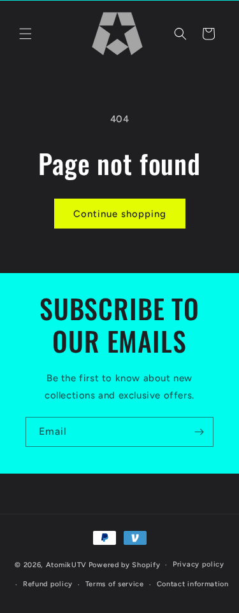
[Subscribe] (199, 432)
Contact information (193, 584)
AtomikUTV (66, 565)
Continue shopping (119, 214)
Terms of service (114, 584)
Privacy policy (198, 564)
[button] (25, 34)
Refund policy (48, 584)
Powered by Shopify (125, 565)
